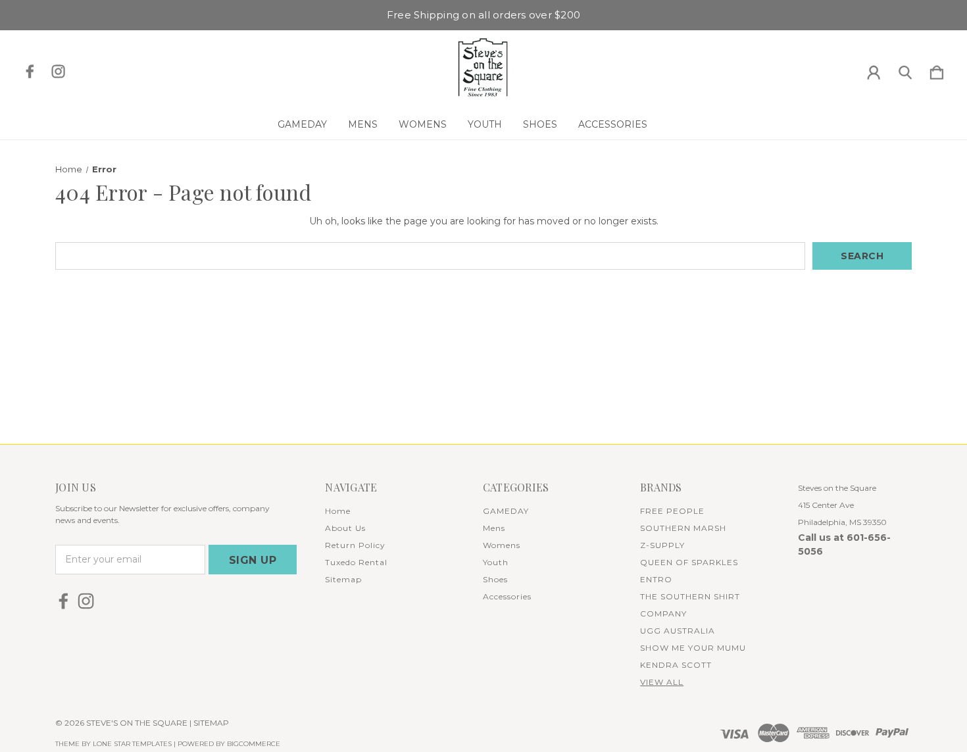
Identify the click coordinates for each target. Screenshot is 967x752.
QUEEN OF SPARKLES (689, 562)
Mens (363, 124)
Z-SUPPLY (662, 545)
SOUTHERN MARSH (683, 528)
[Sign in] (873, 69)
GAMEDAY (302, 124)
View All (661, 682)
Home (338, 511)
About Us (345, 528)
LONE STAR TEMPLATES (132, 743)
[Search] (905, 69)
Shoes (540, 124)
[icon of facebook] (30, 71)
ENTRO (656, 579)
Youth (485, 124)
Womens (423, 124)
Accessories (612, 124)
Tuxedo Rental (356, 562)
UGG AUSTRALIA (677, 631)
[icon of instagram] (58, 71)
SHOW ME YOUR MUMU (693, 648)
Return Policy (355, 545)
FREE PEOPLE (672, 511)
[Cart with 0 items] (937, 69)
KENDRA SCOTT (676, 665)
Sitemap (343, 579)
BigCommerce (253, 743)
